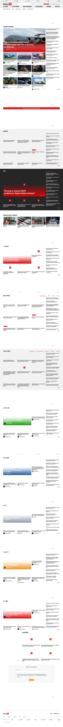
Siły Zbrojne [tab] (52, 351)
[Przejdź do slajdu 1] (10, 51)
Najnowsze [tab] (47, 171)
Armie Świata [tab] (53, 171)
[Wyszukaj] (29, 4)
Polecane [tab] (53, 295)
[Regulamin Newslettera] (41, 674)
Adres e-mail (18, 669)
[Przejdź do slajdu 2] (24, 51)
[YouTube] (57, 714)
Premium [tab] (58, 295)
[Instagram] (59, 714)
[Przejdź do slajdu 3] (38, 51)
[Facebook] (51, 714)
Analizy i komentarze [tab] (43, 295)
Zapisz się (31, 679)
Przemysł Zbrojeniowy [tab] (39, 351)
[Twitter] (53, 714)
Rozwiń (18, 677)
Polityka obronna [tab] (32, 351)
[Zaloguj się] (51, 4)
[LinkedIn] (55, 714)
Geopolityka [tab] (47, 351)
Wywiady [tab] (49, 295)
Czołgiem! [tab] (58, 171)
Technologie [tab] (58, 351)
